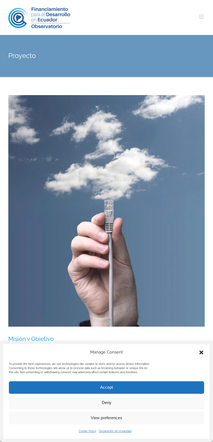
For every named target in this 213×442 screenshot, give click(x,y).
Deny (106, 402)
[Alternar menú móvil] (202, 17)
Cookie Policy (87, 431)
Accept (106, 387)
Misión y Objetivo (31, 338)
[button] (201, 352)
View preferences (106, 417)
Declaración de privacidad (115, 431)
